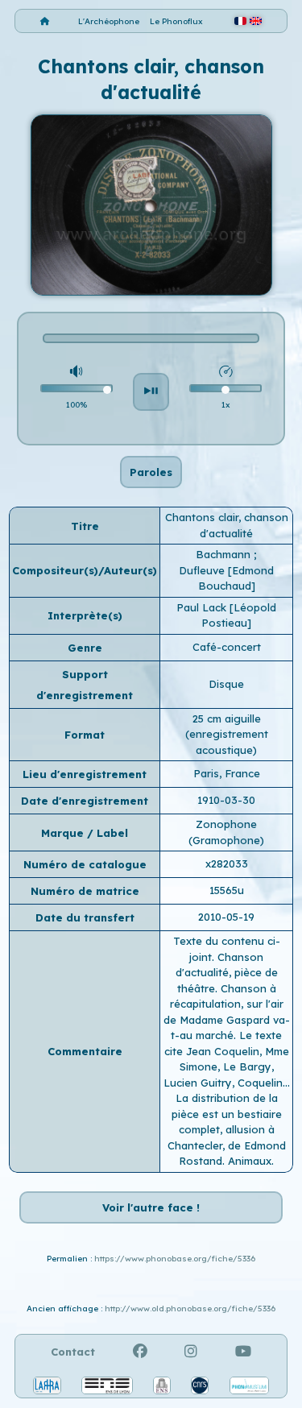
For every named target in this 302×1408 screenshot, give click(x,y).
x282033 (226, 863)
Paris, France (226, 773)
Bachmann (225, 554)
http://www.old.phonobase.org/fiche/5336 (190, 1308)
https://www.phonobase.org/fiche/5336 (174, 1258)
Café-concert (226, 646)
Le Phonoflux (176, 21)
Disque (226, 683)
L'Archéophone (108, 21)
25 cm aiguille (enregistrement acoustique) (226, 734)
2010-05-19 (226, 916)
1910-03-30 (226, 799)
